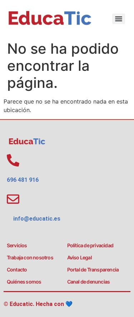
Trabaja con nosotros (30, 257)
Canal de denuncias (88, 282)
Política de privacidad (90, 245)
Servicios (17, 245)
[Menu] (118, 19)
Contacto (17, 269)
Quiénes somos (24, 282)
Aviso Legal (79, 257)
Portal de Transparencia (93, 269)
